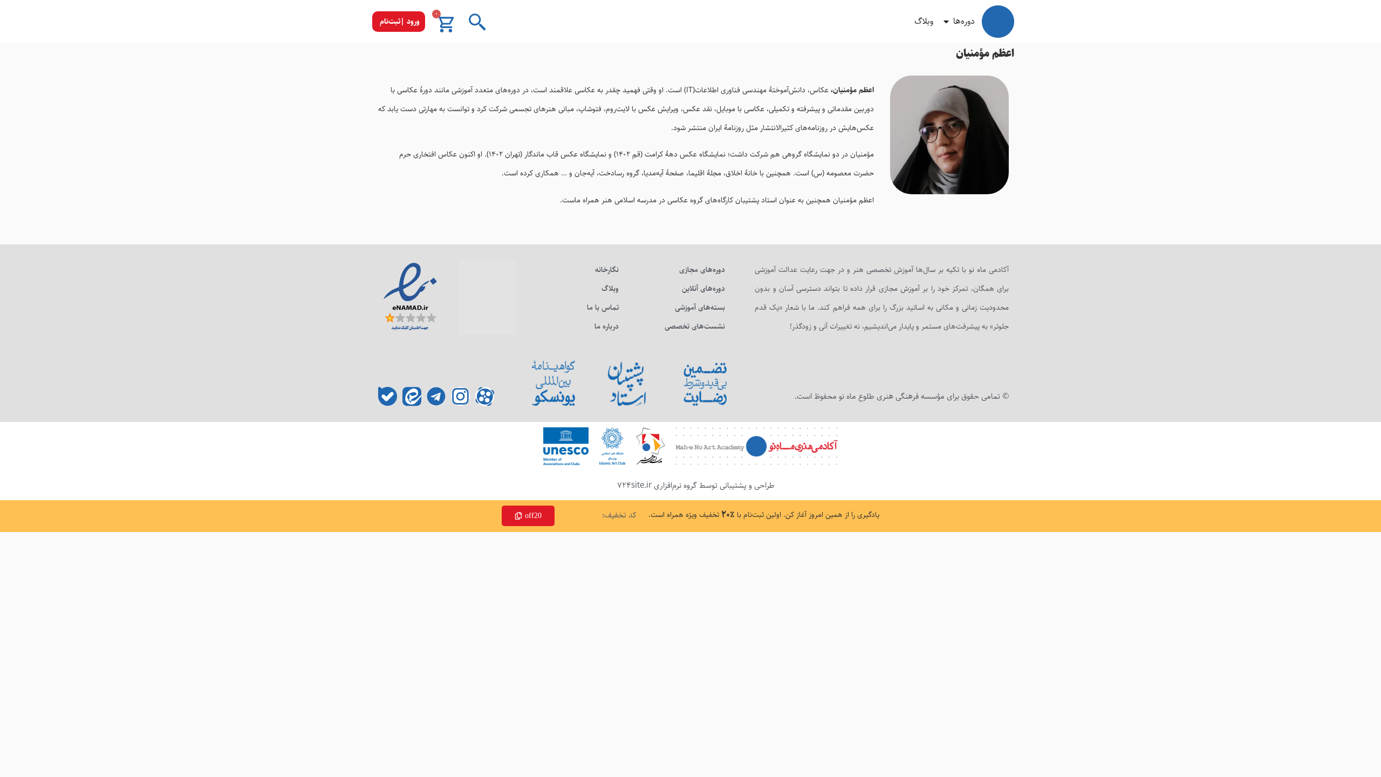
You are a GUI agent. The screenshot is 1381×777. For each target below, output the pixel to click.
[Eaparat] (484, 396)
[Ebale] (387, 396)
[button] (398, 21)
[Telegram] (436, 396)
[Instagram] (460, 396)
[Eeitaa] (411, 396)
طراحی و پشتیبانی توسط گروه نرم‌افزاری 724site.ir (696, 485)
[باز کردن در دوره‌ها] (946, 21)
